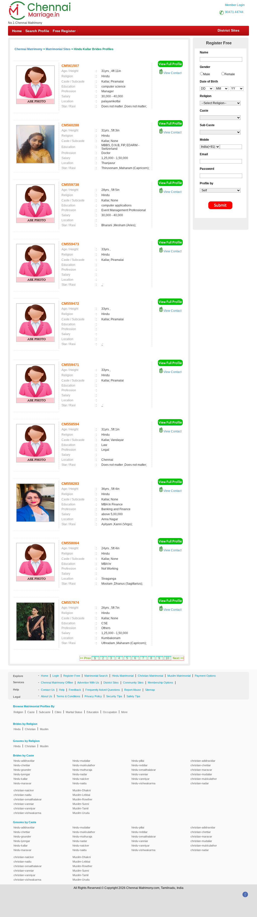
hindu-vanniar (140, 774)
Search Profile (37, 31)
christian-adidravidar (202, 760)
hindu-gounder (22, 769)
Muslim (44, 729)
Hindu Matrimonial (123, 675)
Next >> (178, 658)
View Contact (172, 73)
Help (62, 689)
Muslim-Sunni (81, 803)
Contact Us (48, 689)
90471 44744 (234, 12)
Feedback (75, 689)
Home (17, 31)
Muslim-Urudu (81, 812)
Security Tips (114, 696)
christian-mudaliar (201, 774)
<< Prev (85, 658)
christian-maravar (201, 769)
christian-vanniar (24, 803)
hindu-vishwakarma (143, 783)
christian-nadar (199, 783)
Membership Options (160, 682)
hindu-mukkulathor (84, 765)
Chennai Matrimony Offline (57, 682)
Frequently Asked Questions (102, 689)
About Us (46, 696)
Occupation (110, 712)
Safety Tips (133, 696)
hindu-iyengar (22, 774)
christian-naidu (22, 794)
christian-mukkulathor (203, 778)
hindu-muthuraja (82, 769)
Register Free (71, 675)
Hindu (17, 729)
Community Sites (133, 682)
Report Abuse (132, 689)
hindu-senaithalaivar (144, 769)
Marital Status (74, 712)
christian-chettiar (200, 765)
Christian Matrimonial (150, 675)
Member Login (235, 5)
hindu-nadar (80, 774)
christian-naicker (24, 790)
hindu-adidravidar (24, 760)
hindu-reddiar (140, 765)
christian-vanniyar (24, 808)
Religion (18, 712)
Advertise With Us (88, 682)
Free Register (64, 31)
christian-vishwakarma (27, 812)
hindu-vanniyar (141, 778)
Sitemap (150, 689)
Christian (30, 729)
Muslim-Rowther (82, 799)
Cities (58, 712)
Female (230, 74)
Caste (31, 712)
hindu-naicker (81, 778)
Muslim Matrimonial (178, 675)
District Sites (228, 30)
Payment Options (205, 675)
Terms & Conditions (68, 696)
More (124, 712)
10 (167, 658)
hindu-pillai (138, 760)
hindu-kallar (21, 778)
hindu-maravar (22, 783)
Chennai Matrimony (28, 49)
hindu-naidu (80, 783)
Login (55, 675)
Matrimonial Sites (58, 49)
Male (206, 74)
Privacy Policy (93, 696)
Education (93, 712)
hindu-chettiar (22, 765)
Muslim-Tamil (80, 808)
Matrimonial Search (96, 675)
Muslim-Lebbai (81, 794)
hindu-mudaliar (81, 760)
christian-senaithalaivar (28, 799)
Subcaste (44, 712)
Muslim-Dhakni (82, 790)
